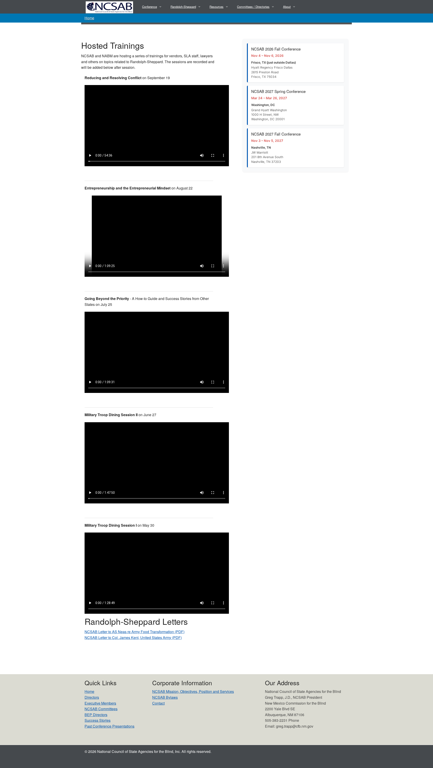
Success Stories (98, 720)
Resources (216, 7)
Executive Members (100, 703)
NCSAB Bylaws (165, 697)
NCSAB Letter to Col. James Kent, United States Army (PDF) (133, 637)
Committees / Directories (253, 7)
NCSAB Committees (101, 708)
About (287, 7)
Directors (92, 697)
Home (89, 18)
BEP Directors (96, 714)
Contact (158, 703)
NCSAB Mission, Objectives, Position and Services (193, 691)
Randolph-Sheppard (183, 7)
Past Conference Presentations (109, 726)
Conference (149, 7)
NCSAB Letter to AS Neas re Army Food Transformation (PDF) (134, 631)
